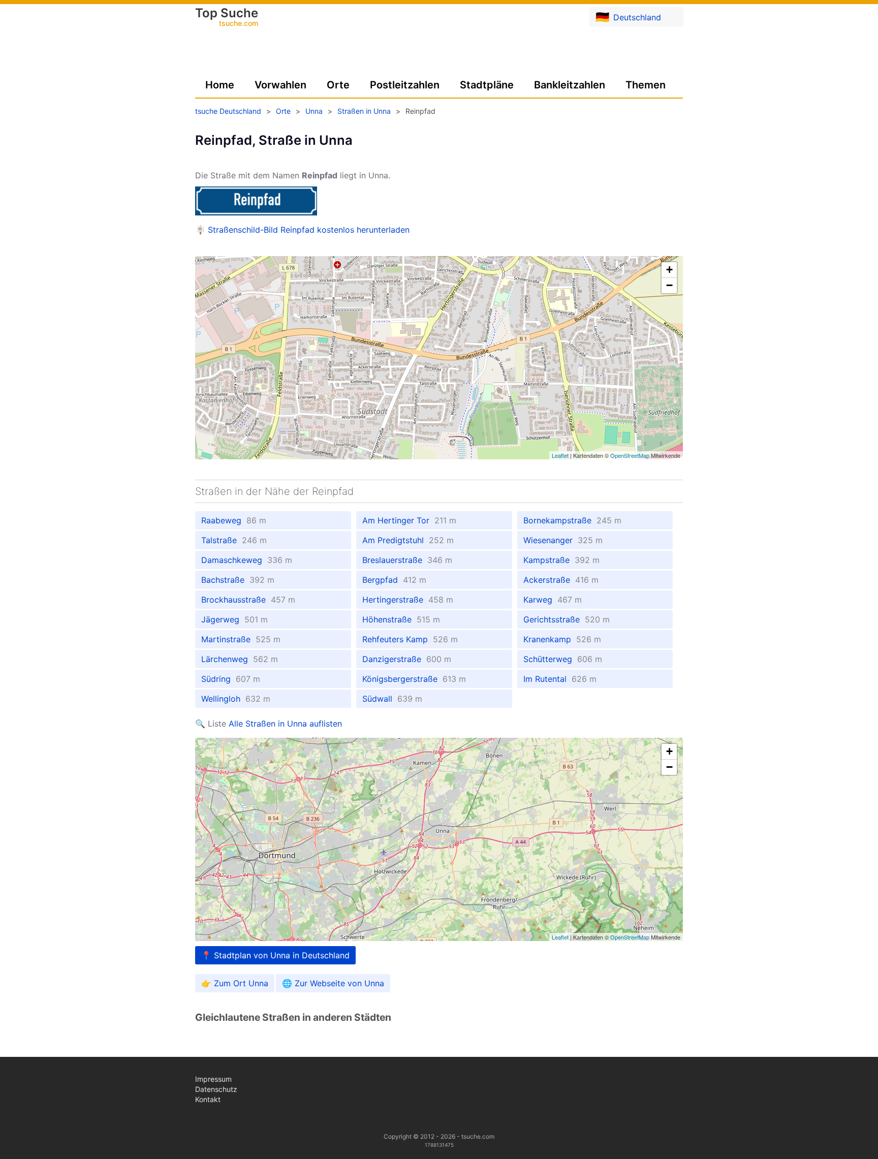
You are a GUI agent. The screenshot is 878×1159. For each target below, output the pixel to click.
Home (219, 85)
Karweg (552, 599)
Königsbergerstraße (414, 679)
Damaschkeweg (246, 560)
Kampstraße (561, 560)
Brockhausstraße (248, 599)
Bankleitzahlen (569, 85)
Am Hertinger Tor (409, 520)
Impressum (213, 1079)
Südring (230, 679)
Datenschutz (216, 1089)
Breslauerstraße (407, 560)
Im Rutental (560, 679)
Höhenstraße (401, 619)
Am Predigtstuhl (408, 540)
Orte (338, 85)
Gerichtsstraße (566, 619)
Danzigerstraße (406, 659)
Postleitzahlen (405, 85)
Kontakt (208, 1099)
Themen (645, 85)
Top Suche (226, 17)
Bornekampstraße (572, 520)
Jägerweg (234, 619)
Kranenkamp (562, 639)
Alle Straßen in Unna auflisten (285, 723)
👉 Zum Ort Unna (234, 983)
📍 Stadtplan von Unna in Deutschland (275, 955)
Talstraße (234, 540)
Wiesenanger (563, 540)
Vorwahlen (280, 85)
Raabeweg (233, 520)
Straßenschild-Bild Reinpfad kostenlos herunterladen (309, 230)
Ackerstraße (561, 580)
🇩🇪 (628, 16)
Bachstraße (237, 580)
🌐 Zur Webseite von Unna (333, 983)
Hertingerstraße (407, 599)
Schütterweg (562, 659)
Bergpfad (394, 580)
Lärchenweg (239, 659)
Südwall (392, 699)
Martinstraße (240, 639)
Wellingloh (235, 699)
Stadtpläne (487, 85)
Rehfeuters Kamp (410, 639)
